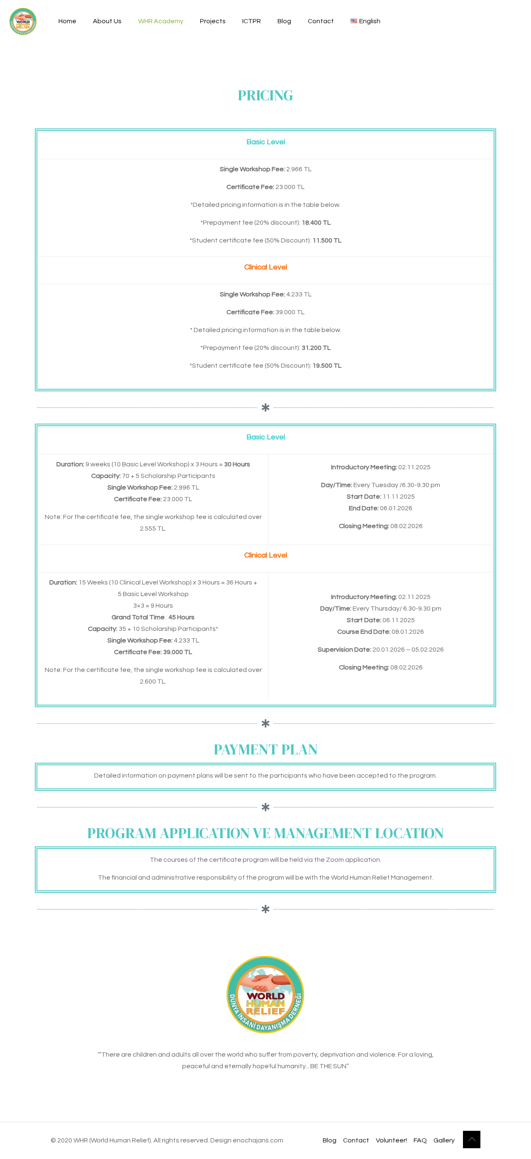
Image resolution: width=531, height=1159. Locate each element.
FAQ (420, 1140)
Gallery (444, 1140)
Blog (329, 1140)
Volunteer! (391, 1140)
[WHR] (23, 21)
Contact (356, 1140)
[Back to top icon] (471, 1139)
